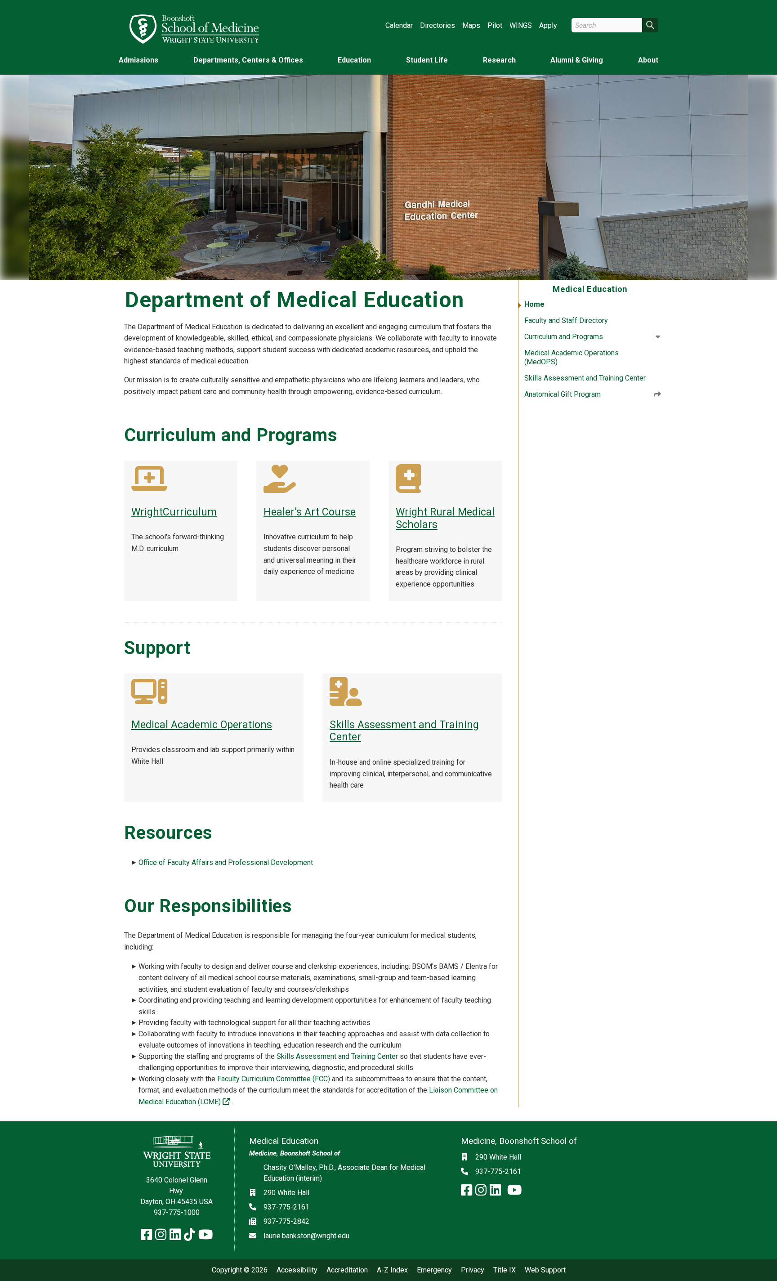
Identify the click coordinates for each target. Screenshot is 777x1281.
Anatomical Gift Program (562, 394)
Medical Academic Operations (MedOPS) (571, 357)
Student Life (427, 60)
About (648, 60)
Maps (471, 25)
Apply (548, 25)
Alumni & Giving (576, 60)
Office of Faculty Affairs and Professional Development (225, 862)
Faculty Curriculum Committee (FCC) (273, 1079)
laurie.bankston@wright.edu (306, 1236)
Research (499, 60)
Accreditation (347, 1270)
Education (354, 60)
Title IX (504, 1270)
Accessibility (297, 1270)
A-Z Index (392, 1270)
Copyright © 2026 (240, 1270)
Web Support (545, 1270)
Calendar (399, 25)
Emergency (434, 1270)
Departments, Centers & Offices (248, 60)
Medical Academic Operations (201, 725)
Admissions (138, 60)
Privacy (472, 1270)
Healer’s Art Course (309, 512)
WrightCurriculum (174, 512)
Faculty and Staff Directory (566, 320)
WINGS (520, 25)
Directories (437, 25)
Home (534, 304)
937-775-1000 (177, 1212)
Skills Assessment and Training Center (585, 378)
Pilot (494, 25)
